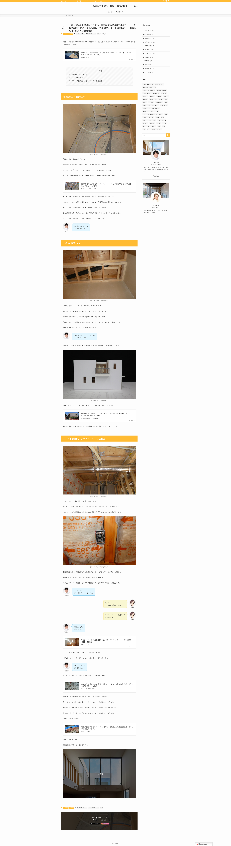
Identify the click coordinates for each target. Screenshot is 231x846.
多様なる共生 (159, 102)
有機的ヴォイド (163, 99)
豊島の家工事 (89, 34)
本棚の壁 (145, 99)
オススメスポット (156, 129)
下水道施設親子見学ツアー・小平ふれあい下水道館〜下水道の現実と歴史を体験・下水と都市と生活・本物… (106, 415)
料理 (148, 129)
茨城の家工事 (155, 108)
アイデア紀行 (149, 46)
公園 (163, 126)
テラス (164, 123)
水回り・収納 (146, 126)
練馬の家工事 (146, 108)
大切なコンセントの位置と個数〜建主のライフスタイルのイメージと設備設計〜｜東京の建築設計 (107, 641)
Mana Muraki (159, 84)
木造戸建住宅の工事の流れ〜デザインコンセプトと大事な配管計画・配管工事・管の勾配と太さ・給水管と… (107, 185)
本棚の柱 (166, 96)
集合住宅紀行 (149, 38)
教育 (159, 126)
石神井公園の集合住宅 (149, 90)
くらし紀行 (149, 72)
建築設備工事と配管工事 (79, 75)
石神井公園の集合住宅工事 (150, 114)
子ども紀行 (149, 68)
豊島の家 (163, 93)
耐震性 (161, 114)
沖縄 (159, 120)
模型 (166, 102)
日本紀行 (148, 65)
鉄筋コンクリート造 (148, 117)
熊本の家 (145, 96)
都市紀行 (148, 61)
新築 (98, 34)
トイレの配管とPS (77, 78)
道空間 (144, 102)
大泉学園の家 (155, 93)
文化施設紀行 (149, 42)
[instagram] (166, 1)
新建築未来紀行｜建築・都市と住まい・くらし (115, 6)
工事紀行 (71, 34)
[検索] (168, 1)
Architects (155, 105)
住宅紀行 (65, 34)
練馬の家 (152, 96)
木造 (95, 34)
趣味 (144, 129)
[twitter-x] (164, 1)
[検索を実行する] (168, 135)
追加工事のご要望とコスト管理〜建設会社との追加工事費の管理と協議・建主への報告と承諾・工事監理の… (107, 685)
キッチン (152, 123)
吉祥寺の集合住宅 (161, 90)
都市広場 (151, 102)
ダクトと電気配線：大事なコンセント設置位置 (86, 81)
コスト (154, 126)
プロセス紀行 (149, 53)
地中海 (164, 120)
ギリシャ (145, 123)
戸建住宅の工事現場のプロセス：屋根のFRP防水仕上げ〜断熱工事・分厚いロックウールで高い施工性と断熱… (107, 54)
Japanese (203, 844)
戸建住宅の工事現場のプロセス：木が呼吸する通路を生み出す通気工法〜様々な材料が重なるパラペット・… (107, 728)
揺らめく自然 (153, 99)
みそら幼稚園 (146, 93)
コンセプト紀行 (150, 50)
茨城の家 (159, 96)
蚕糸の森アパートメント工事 (150, 111)
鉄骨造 (157, 117)
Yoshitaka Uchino (80, 34)
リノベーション (147, 120)
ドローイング (146, 105)
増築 (154, 120)
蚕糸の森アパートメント (149, 87)
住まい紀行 (149, 31)
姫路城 (158, 123)
